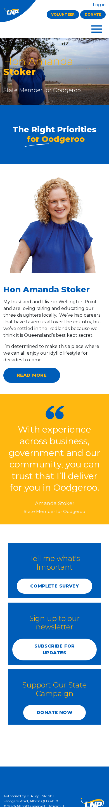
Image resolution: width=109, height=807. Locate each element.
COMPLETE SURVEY (54, 586)
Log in (99, 4)
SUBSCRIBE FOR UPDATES (54, 649)
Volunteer (63, 14)
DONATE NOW (54, 712)
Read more (32, 375)
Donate (93, 14)
